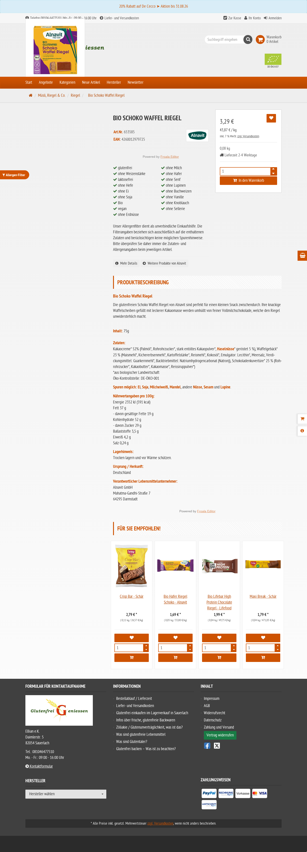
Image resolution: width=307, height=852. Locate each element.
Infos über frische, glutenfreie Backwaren (145, 720)
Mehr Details (127, 263)
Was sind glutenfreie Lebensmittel (140, 734)
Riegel (75, 95)
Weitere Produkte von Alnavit (166, 263)
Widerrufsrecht (214, 713)
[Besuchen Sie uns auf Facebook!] (207, 745)
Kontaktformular (41, 766)
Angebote (46, 82)
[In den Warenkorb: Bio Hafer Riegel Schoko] (175, 657)
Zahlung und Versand (219, 727)
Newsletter (135, 82)
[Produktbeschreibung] (302, 431)
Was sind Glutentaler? (131, 741)
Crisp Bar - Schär (131, 596)
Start (28, 82)
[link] (261, 39)
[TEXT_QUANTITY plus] (273, 170)
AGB (207, 705)
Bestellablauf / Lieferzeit (134, 698)
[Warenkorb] (302, 419)
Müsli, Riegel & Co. (51, 95)
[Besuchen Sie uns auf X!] (241, 745)
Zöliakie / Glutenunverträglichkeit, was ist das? (149, 727)
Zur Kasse (234, 18)
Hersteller (114, 82)
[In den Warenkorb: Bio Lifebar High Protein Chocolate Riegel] (219, 657)
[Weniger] (146, 649)
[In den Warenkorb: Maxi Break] (263, 657)
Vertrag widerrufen (220, 735)
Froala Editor (169, 156)
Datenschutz (213, 720)
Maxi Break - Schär (263, 596)
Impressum (211, 698)
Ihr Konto (255, 18)
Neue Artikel (91, 82)
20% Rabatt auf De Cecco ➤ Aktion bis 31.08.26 (153, 6)
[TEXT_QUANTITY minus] (273, 172)
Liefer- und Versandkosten (121, 18)
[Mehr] (146, 646)
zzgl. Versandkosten (248, 136)
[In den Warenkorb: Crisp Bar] (131, 657)
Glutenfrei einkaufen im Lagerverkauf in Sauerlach (152, 713)
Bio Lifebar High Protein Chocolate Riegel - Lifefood (219, 602)
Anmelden (275, 18)
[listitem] (209, 794)
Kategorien (67, 82)
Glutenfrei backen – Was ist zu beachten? (146, 749)
